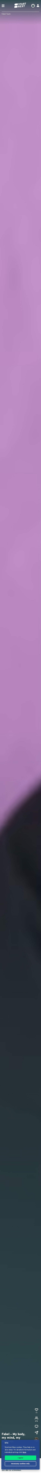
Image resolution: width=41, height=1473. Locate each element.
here (24, 1452)
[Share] (36, 1432)
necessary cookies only (20, 1464)
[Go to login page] (38, 6)
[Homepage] (20, 5)
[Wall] (36, 1426)
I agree (20, 1458)
